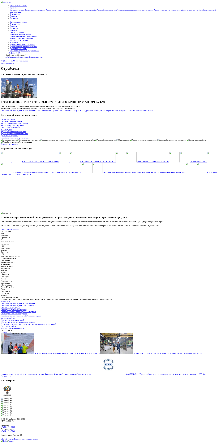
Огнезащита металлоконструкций (14, 314)
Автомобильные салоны (106, 10)
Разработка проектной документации (24, 51)
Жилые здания (122, 10)
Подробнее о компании (10, 229)
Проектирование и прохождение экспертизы (18, 312)
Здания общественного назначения (167, 10)
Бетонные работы (8, 318)
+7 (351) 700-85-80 (12, 53)
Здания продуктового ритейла (84, 10)
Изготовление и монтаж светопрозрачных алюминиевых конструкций (28, 324)
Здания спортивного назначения (140, 10)
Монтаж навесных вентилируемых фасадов (18, 322)
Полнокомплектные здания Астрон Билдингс (18, 303)
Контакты (14, 18)
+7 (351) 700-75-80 (8, 431)
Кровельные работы (9, 326)
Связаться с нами (7, 63)
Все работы (5, 301)
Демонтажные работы (189, 10)
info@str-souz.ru (11, 57)
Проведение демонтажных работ (13, 310)
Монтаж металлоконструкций (12, 320)
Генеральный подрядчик (10, 308)
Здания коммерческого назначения (59, 10)
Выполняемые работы (18, 6)
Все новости (6, 332)
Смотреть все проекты (9, 144)
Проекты (13, 8)
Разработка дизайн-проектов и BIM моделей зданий (21, 316)
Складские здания (17, 10)
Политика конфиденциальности (30, 57)
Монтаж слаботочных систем (12, 328)
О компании (15, 14)
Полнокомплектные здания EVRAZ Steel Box (18, 306)
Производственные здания (35, 10)
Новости (13, 16)
